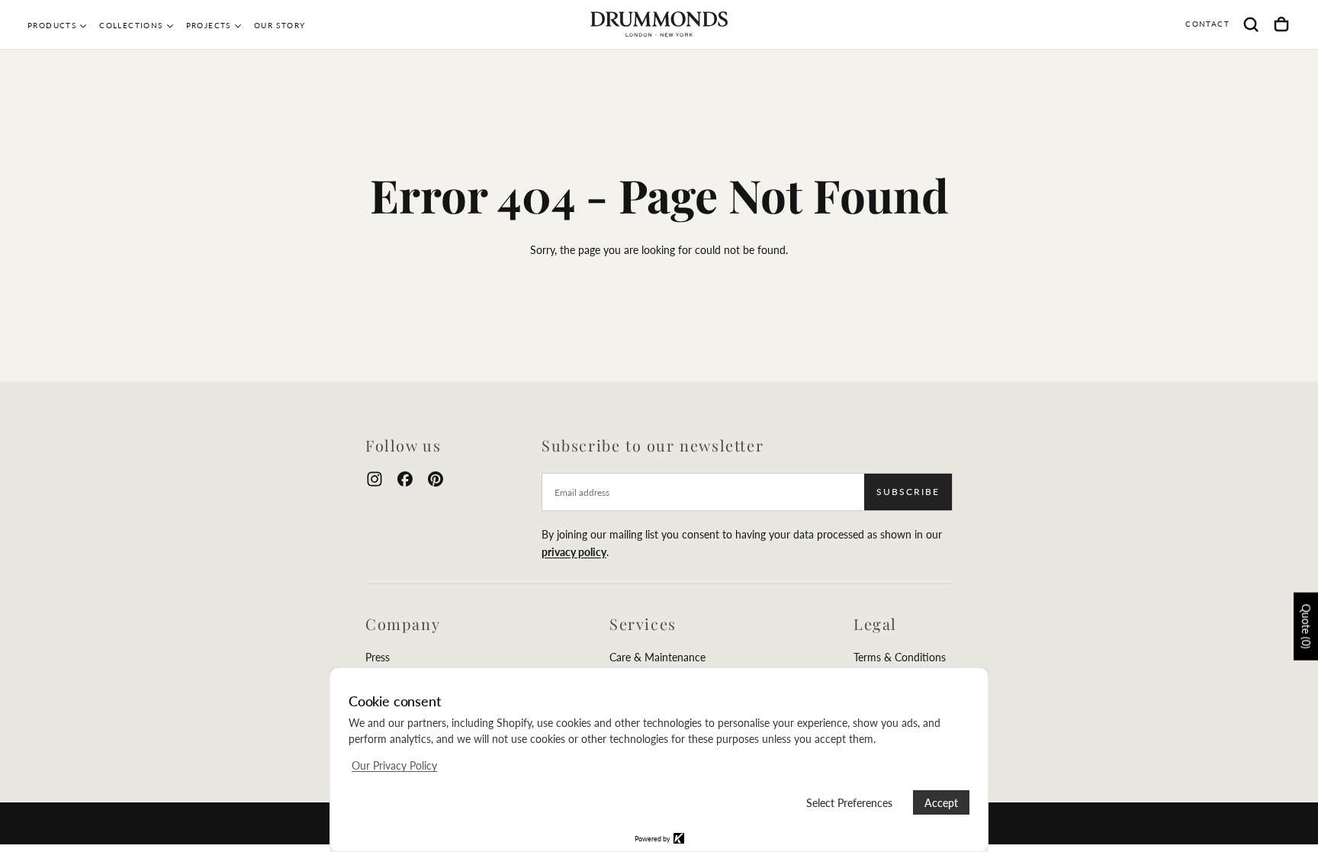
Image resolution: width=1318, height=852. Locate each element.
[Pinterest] (435, 479)
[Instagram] (374, 479)
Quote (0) (1306, 626)
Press (377, 657)
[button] (1251, 24)
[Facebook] (405, 479)
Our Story (280, 25)
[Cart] (1281, 24)
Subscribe (908, 491)
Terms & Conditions (899, 657)
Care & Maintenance (657, 657)
